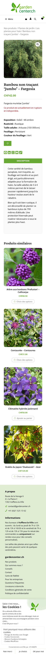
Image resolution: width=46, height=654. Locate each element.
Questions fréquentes (14, 582)
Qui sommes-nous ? (14, 565)
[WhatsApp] (13, 152)
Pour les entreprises (14, 579)
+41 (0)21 (12, 510)
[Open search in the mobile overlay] (35, 19)
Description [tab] (23, 160)
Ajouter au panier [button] (24, 418)
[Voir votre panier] (26, 19)
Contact (8, 572)
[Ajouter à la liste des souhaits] (7, 143)
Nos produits (10, 28)
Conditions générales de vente (18, 589)
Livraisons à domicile (14, 586)
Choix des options (24, 301)
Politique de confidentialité (17, 593)
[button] (37, 44)
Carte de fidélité (12, 575)
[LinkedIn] (9, 152)
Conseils (8, 568)
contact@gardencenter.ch (19, 506)
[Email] (16, 152)
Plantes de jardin (26, 28)
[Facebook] (5, 152)
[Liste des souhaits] (42, 19)
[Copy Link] (20, 152)
